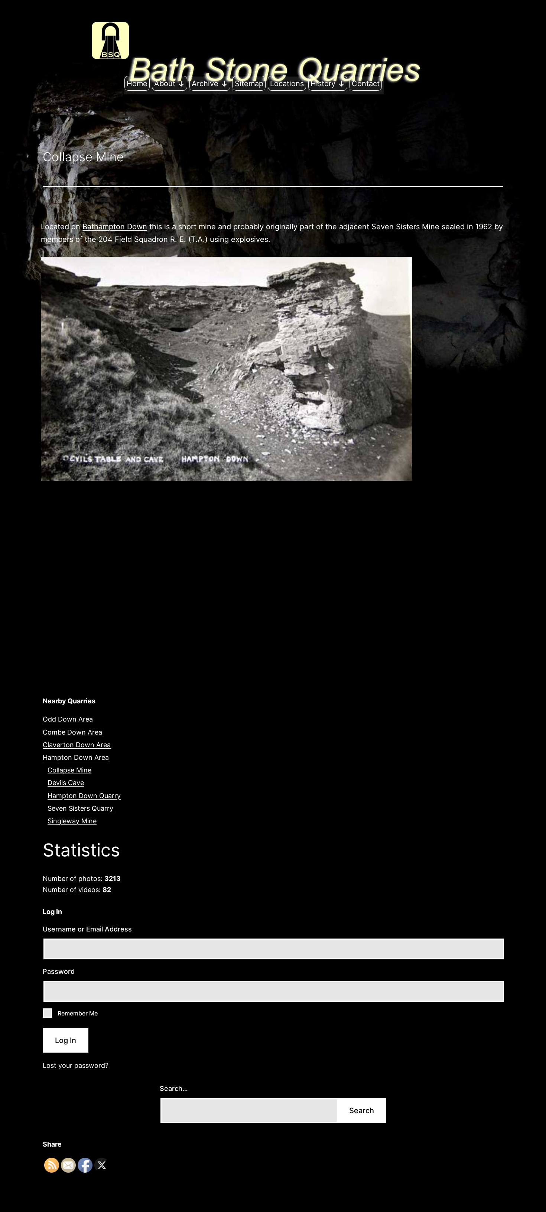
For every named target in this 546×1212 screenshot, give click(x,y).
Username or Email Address (87, 929)
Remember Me (78, 1013)
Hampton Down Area (76, 757)
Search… (174, 1088)
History (323, 83)
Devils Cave (66, 783)
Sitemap (249, 83)
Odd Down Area (68, 719)
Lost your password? (75, 1065)
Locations (287, 83)
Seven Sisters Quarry (80, 808)
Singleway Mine (72, 821)
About (164, 83)
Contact (366, 83)
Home (137, 83)
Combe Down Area (72, 732)
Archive (205, 83)
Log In (65, 1040)
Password (59, 971)
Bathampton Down (114, 226)
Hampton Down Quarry (84, 796)
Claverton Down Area (77, 745)
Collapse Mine (69, 770)
